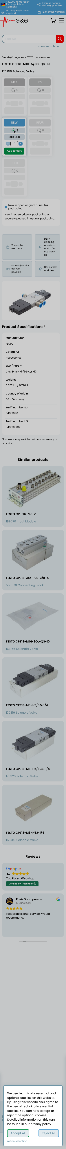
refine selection (17, 1141)
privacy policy (40, 1124)
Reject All (48, 1133)
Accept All (18, 1133)
